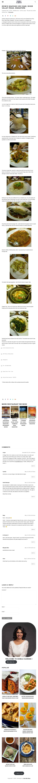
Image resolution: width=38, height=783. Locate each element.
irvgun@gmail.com (19, 461)
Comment (4, 590)
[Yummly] (15, 16)
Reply (33, 466)
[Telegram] (10, 16)
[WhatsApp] (13, 16)
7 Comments (10, 12)
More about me (10, 662)
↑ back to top (19, 773)
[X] (3, 16)
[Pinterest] (8, 16)
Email (3, 611)
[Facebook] (5, 16)
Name (3, 606)
